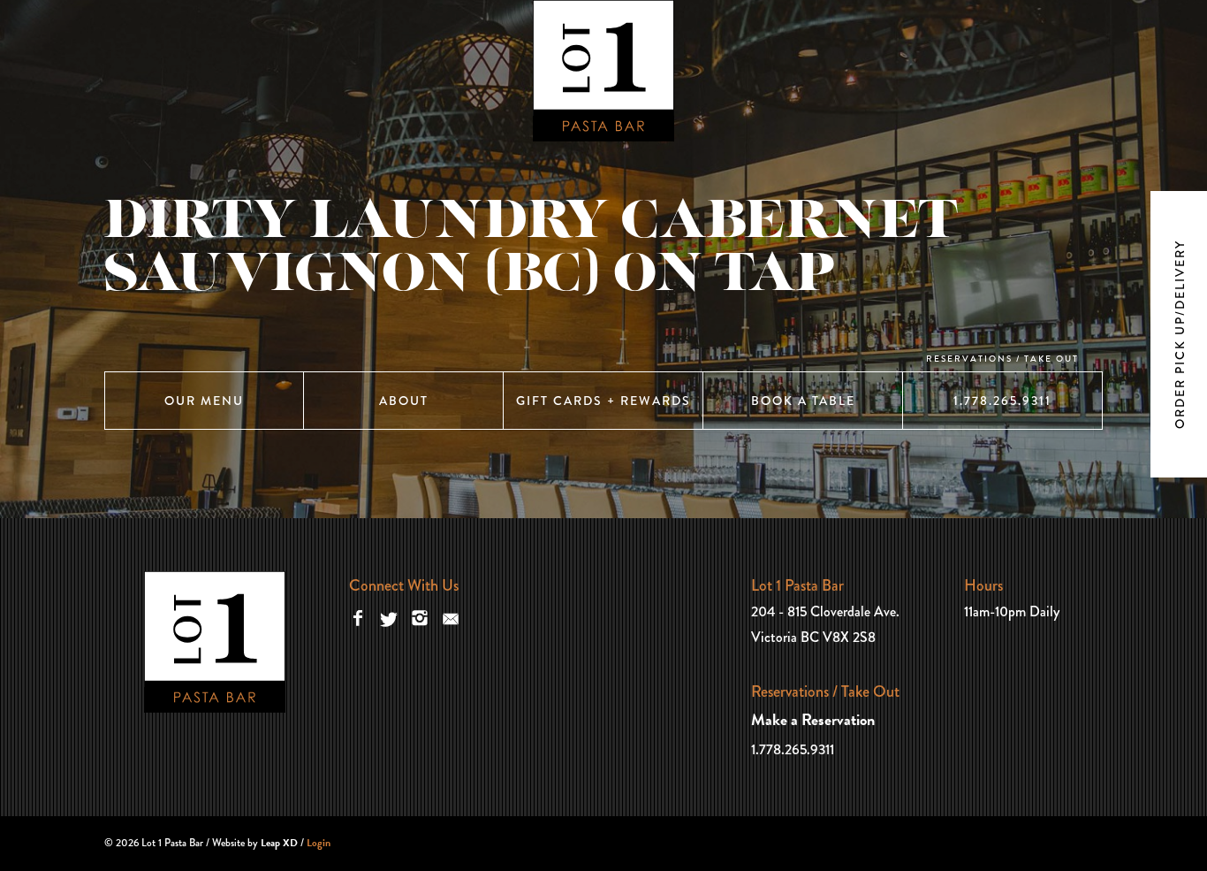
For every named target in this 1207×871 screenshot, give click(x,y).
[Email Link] (450, 617)
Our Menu (204, 400)
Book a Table (803, 400)
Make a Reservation (813, 719)
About (404, 400)
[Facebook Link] (358, 617)
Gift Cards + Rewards (603, 400)
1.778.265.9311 (1002, 400)
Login (318, 843)
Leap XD (279, 843)
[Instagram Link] (420, 617)
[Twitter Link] (389, 617)
